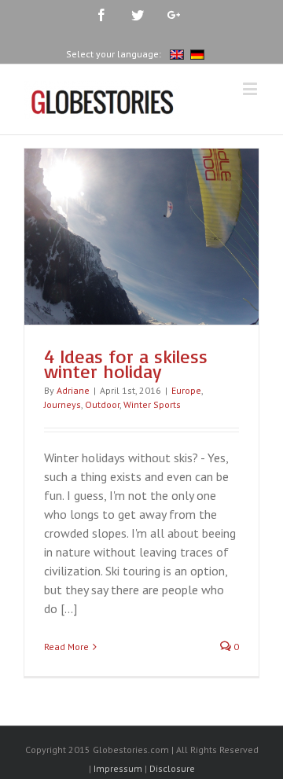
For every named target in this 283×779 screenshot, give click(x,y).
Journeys (62, 404)
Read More (66, 646)
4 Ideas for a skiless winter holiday (126, 364)
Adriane (73, 390)
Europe (186, 390)
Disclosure (172, 768)
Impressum (118, 768)
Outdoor (102, 404)
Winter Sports (152, 404)
